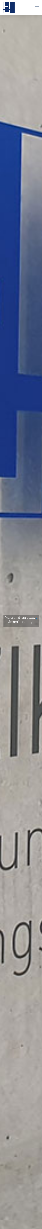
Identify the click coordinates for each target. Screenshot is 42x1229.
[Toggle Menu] (37, 7)
